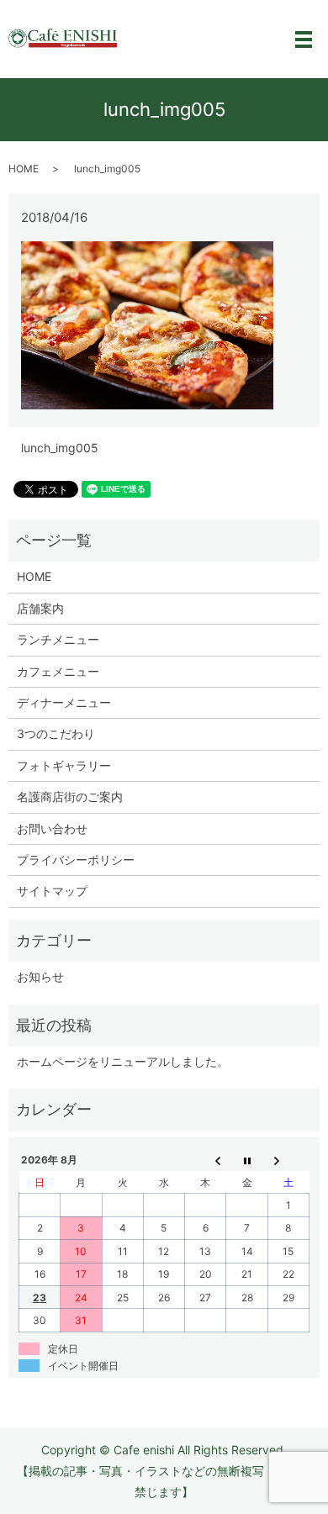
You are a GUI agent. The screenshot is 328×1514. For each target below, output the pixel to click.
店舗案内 (40, 608)
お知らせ (40, 976)
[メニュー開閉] (303, 39)
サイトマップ (52, 891)
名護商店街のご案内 (70, 796)
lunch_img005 (59, 447)
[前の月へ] (205, 1160)
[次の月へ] (288, 1160)
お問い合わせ (52, 828)
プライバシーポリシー (76, 859)
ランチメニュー (58, 639)
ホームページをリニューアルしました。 (123, 1061)
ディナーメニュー (64, 702)
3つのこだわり (56, 733)
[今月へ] (246, 1160)
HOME (23, 168)
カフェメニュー (58, 671)
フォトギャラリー (64, 765)
